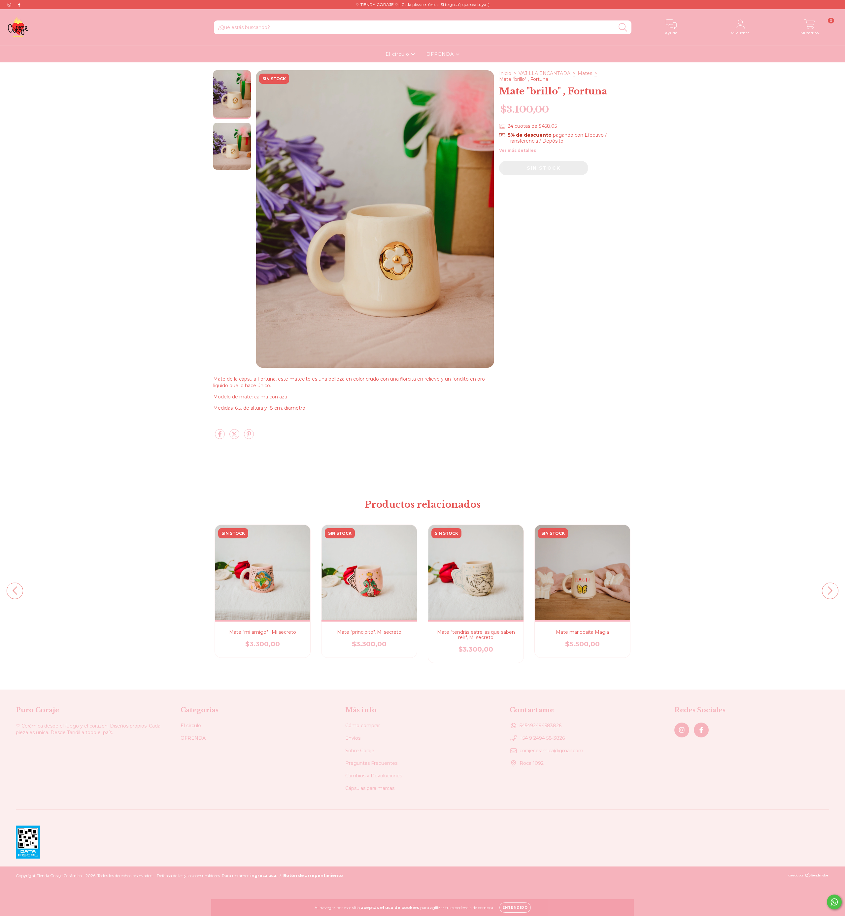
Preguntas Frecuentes (371, 763)
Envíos (352, 738)
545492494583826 (540, 726)
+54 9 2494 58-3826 (542, 738)
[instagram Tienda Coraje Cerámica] (10, 5)
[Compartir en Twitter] (235, 437)
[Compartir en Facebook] (220, 437)
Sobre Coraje (359, 751)
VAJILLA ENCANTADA (544, 73)
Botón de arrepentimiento (313, 875)
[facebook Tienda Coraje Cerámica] (19, 5)
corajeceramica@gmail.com (551, 751)
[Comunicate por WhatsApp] (834, 902)
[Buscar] (623, 27)
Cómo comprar (362, 726)
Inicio (505, 73)
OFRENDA (441, 54)
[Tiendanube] (808, 876)
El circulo (398, 54)
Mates (585, 73)
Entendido (515, 907)
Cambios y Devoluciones (373, 776)
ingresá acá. (263, 875)
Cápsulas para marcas (369, 788)
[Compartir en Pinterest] (249, 437)
